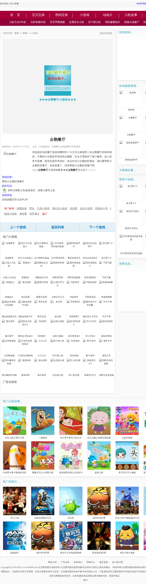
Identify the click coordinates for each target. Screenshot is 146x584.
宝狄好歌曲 (127, 437)
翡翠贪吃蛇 (58, 277)
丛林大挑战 (58, 336)
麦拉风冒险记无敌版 (9, 316)
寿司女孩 (41, 316)
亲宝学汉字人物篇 (127, 472)
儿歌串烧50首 (38, 22)
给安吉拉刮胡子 (90, 258)
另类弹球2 (74, 316)
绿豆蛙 (71, 518)
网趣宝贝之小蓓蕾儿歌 (42, 472)
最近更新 (103, 562)
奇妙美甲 (74, 297)
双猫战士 (9, 297)
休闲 (25, 33)
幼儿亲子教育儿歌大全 (71, 437)
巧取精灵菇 (90, 297)
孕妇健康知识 (112, 22)
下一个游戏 (97, 227)
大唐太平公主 (57, 297)
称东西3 (41, 336)
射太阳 (58, 316)
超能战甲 (14, 553)
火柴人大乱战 (9, 277)
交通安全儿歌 (76, 22)
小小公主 (41, 355)
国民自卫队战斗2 (25, 336)
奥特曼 (23, 213)
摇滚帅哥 (25, 375)
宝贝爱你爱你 (44, 567)
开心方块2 (90, 336)
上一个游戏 (18, 227)
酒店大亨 (106, 355)
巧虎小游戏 (43, 208)
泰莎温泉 (25, 297)
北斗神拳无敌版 (41, 258)
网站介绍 (52, 562)
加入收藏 (14, 3)
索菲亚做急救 (74, 277)
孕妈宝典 (61, 15)
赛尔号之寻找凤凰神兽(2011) (71, 553)
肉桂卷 (131, 109)
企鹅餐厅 (131, 134)
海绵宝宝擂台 (131, 228)
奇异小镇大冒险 (127, 553)
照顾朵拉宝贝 (41, 277)
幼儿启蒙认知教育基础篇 (99, 437)
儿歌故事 (130, 15)
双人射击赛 (74, 375)
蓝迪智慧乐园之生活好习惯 (71, 472)
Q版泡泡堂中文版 (25, 316)
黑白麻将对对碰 (9, 375)
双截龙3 (25, 277)
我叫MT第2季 (99, 518)
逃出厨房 (41, 375)
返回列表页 (106, 33)
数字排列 (90, 355)
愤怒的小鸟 (101, 208)
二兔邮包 (42, 437)
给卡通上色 (58, 355)
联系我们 (78, 562)
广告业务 (65, 562)
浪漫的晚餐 (106, 297)
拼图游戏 (22, 208)
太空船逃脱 (9, 355)
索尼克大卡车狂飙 (90, 316)
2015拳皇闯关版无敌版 (58, 258)
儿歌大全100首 (17, 22)
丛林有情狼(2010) (42, 518)
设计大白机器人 (25, 258)
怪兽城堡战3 (90, 277)
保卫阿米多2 (74, 336)
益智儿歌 (99, 472)
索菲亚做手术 (74, 258)
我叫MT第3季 (42, 553)
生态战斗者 (58, 375)
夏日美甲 (9, 336)
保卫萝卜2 (106, 258)
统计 (85, 580)
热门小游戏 (10, 236)
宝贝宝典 (38, 15)
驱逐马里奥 (41, 297)
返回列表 (57, 227)
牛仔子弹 (106, 316)
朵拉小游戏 (86, 208)
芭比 (31, 208)
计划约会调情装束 (25, 356)
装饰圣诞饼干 (131, 160)
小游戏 (84, 15)
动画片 (108, 15)
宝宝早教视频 (57, 22)
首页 (16, 33)
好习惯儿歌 (94, 22)
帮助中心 (91, 562)
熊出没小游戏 (59, 208)
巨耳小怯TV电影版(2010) (127, 518)
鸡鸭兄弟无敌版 (106, 375)
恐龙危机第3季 (99, 553)
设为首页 (4, 3)
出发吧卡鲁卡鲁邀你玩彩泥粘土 (14, 472)
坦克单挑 (74, 355)
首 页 (15, 15)
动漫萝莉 (9, 258)
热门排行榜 (117, 562)
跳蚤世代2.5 (90, 375)
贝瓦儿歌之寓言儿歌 (14, 437)
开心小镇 (14, 518)
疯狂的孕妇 (106, 336)
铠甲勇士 (35, 213)
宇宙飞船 (106, 277)
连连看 (73, 208)
